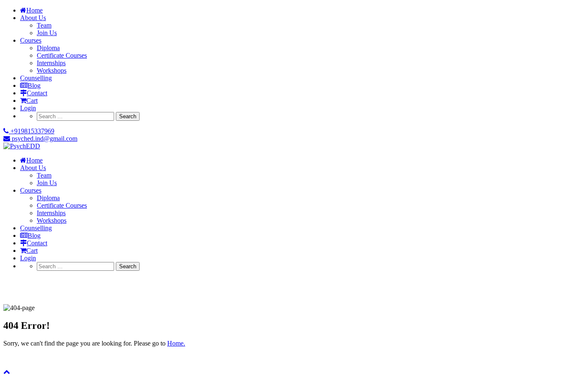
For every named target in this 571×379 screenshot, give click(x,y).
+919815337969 (31, 131)
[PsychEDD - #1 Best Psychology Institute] (21, 146)
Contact (37, 93)
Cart (32, 100)
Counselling (36, 77)
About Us (33, 17)
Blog (34, 85)
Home (34, 10)
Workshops (51, 70)
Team (44, 25)
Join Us (47, 32)
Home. (176, 343)
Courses (30, 40)
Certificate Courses (62, 55)
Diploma (48, 47)
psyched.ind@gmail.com (43, 138)
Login (28, 108)
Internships (51, 62)
